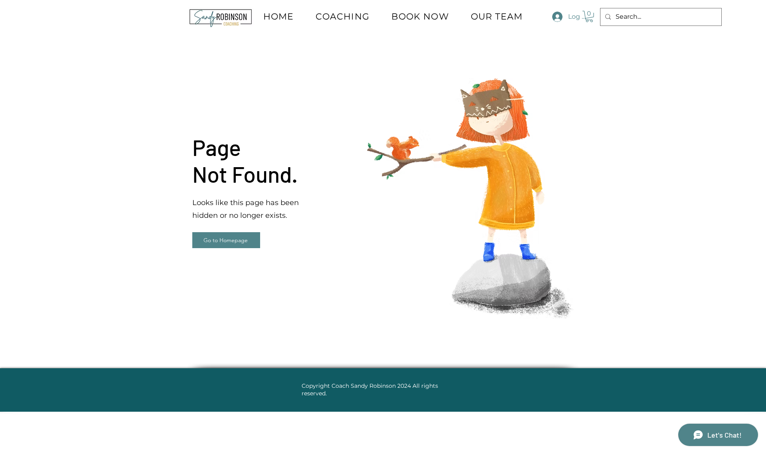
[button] (589, 16)
